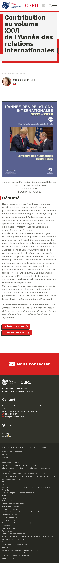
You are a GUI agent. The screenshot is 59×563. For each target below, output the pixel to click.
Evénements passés (10, 506)
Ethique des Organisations (13, 504)
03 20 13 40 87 (10, 414)
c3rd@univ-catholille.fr (14, 417)
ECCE (4, 495)
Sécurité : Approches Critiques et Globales (20, 550)
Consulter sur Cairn (15, 332)
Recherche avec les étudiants (14, 545)
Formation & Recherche (12, 509)
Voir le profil (18, 83)
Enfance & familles (10, 501)
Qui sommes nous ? (10, 542)
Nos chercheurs (8, 520)
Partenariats (7, 531)
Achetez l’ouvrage (14, 326)
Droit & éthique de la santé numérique (18, 493)
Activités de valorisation (12, 452)
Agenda (5, 457)
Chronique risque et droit (12, 482)
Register (5, 547)
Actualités (6, 454)
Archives (5, 460)
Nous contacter (33, 364)
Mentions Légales (9, 517)
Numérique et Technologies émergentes (18, 523)
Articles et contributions (12, 463)
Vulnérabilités (8, 558)
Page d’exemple (8, 528)
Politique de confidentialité (13, 534)
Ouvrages (6, 526)
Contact (5, 485)
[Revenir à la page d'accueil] (20, 9)
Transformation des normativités (15, 553)
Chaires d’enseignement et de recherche (19, 465)
